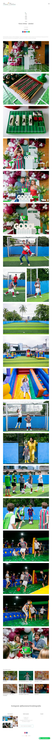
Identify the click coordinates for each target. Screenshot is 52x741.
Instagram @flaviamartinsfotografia (26, 706)
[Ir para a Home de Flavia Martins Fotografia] (9, 3)
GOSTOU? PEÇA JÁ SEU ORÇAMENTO (26, 726)
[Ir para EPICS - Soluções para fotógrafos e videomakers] (26, 735)
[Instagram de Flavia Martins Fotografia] (25, 733)
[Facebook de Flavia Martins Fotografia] (27, 733)
